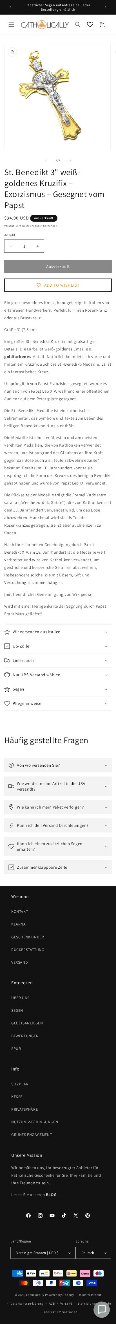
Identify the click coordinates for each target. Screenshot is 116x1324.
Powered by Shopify (59, 1295)
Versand (9, 226)
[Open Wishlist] (90, 24)
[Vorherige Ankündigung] (10, 7)
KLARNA (18, 924)
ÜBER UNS (20, 997)
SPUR (16, 1048)
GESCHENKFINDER (27, 937)
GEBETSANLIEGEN (27, 1023)
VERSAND (19, 962)
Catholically (35, 1295)
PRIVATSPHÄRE (24, 1109)
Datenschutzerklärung (27, 1303)
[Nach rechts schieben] (70, 160)
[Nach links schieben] (45, 160)
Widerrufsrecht (90, 1295)
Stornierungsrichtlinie (94, 1303)
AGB (52, 1303)
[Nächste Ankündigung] (105, 7)
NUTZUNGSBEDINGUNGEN (34, 1121)
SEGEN (17, 1010)
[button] (11, 24)
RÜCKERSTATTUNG (27, 949)
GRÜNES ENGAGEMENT (31, 1134)
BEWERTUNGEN (25, 1035)
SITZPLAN (20, 1084)
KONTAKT (19, 911)
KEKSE (17, 1096)
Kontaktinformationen (60, 1312)
